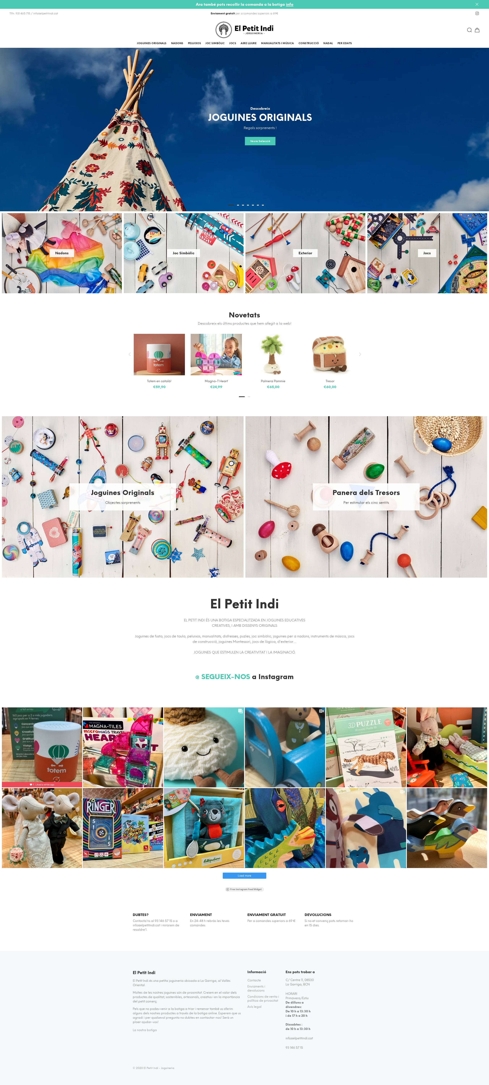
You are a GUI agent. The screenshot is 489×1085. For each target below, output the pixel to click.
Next (359, 354)
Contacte (254, 980)
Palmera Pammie (273, 381)
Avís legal (254, 1007)
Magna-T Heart (216, 381)
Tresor (330, 381)
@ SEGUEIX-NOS (222, 677)
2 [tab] (249, 396)
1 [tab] (242, 396)
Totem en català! (159, 381)
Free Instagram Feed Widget (246, 889)
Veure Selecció (260, 141)
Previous (129, 354)
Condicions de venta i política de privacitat (263, 999)
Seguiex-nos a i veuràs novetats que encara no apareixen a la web (244, 13)
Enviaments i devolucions (256, 988)
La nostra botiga (145, 1030)
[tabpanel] (159, 358)
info (289, 4)
